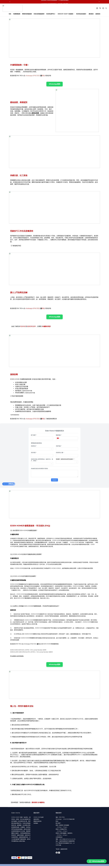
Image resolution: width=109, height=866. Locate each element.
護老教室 (91, 14)
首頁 (10, 14)
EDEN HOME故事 (38, 817)
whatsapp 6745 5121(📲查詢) (35, 75)
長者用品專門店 (50, 14)
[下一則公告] (99, 1)
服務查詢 (98, 14)
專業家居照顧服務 (27, 14)
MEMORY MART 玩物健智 (65, 14)
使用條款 (36, 823)
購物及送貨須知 (37, 821)
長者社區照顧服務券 (39, 14)
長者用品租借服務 (81, 14)
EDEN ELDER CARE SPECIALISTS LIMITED (22, 652)
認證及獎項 (36, 819)
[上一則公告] (10, 1)
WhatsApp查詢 (54, 84)
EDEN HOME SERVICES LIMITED (19, 650)
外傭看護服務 (16, 14)
